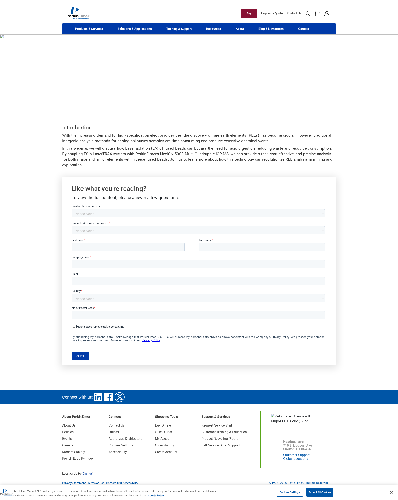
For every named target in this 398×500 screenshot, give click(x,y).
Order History (164, 445)
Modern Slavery (73, 452)
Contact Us (294, 13)
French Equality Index (77, 458)
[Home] (78, 13)
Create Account (166, 452)
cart (317, 13)
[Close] (391, 492)
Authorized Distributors (125, 439)
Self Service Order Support (220, 445)
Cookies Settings (290, 492)
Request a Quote (272, 13)
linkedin (98, 397)
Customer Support (296, 455)
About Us (68, 425)
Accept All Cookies (320, 492)
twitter (120, 397)
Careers (303, 29)
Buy (248, 13)
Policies (68, 432)
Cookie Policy (156, 495)
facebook (108, 397)
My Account (163, 439)
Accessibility (118, 452)
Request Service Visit (216, 425)
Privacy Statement (74, 483)
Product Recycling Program (221, 439)
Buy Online (163, 425)
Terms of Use (96, 483)
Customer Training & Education (224, 432)
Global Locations (295, 459)
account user (326, 13)
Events (67, 439)
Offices (114, 432)
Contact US (113, 483)
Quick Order (163, 432)
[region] (199, 492)
